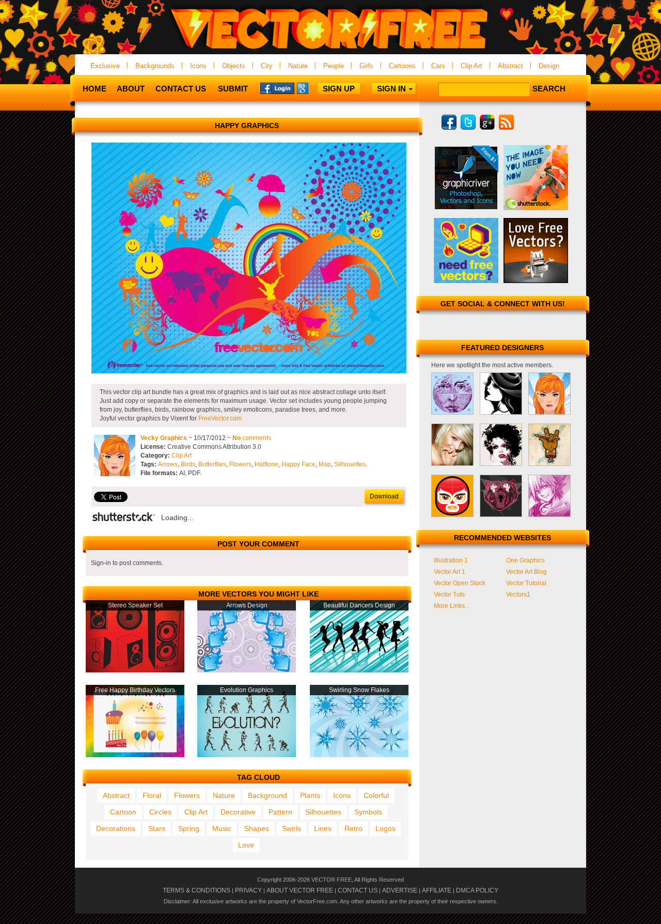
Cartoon (123, 812)
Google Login (314, 88)
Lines (323, 828)
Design (549, 66)
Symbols (368, 812)
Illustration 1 (451, 560)
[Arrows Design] (246, 670)
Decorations (115, 828)
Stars (156, 828)
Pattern (280, 812)
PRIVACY (248, 890)
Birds (188, 464)
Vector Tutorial (526, 583)
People (333, 66)
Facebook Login (277, 88)
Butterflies (212, 464)
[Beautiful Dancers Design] (359, 670)
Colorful (376, 795)
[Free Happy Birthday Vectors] (135, 755)
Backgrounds (155, 66)
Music (221, 828)
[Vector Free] (330, 50)
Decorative (238, 812)
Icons (198, 66)
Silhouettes (350, 464)
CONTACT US (357, 890)
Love (246, 845)
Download (384, 496)
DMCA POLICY (477, 890)
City (267, 66)
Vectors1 (518, 594)
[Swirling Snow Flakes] (359, 755)
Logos (385, 828)
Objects (233, 66)
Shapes (256, 828)
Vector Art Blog (526, 571)
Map (325, 464)
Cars (438, 66)
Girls (366, 66)
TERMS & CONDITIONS (196, 890)
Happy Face (298, 464)
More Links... (451, 605)
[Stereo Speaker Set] (135, 670)
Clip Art (471, 66)
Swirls (291, 828)
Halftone (266, 464)
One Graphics (525, 560)
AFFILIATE (436, 890)
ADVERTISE (399, 890)
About (131, 88)
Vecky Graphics (163, 438)
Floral (152, 795)
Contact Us (180, 88)
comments (251, 438)
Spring (188, 828)
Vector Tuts (449, 594)
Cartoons (402, 66)
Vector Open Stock (459, 583)
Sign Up (339, 88)
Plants (310, 795)
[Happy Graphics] (248, 371)
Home (94, 88)
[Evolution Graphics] (246, 755)
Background (267, 795)
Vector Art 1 (449, 571)
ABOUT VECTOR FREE (299, 890)
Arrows (168, 464)
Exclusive (105, 66)
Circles (160, 812)
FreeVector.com (220, 418)
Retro (353, 828)
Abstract (510, 66)
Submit (233, 88)
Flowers (240, 464)
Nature (298, 66)
